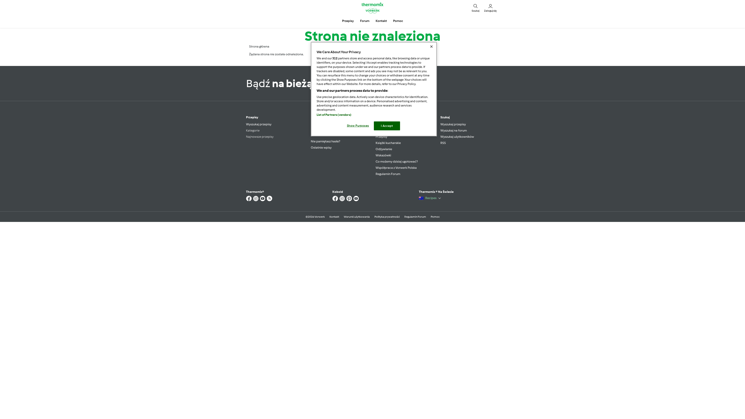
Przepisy (252, 117)
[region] (374, 89)
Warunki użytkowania (357, 216)
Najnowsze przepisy (260, 137)
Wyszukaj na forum (453, 130)
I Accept (387, 126)
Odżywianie (384, 149)
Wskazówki (383, 155)
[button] (475, 7)
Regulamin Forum (388, 174)
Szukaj (445, 117)
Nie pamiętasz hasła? (325, 141)
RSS (443, 143)
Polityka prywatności (387, 216)
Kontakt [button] (381, 21)
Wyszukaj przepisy (258, 124)
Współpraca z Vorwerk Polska (396, 168)
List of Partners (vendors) (334, 115)
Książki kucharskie (388, 143)
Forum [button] (364, 21)
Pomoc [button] (398, 21)
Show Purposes (358, 125)
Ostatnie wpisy (321, 147)
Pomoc (435, 216)
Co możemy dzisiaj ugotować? (397, 161)
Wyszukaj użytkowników (457, 137)
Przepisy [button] (348, 21)
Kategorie (253, 130)
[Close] (431, 46)
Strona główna (259, 46)
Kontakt (334, 216)
